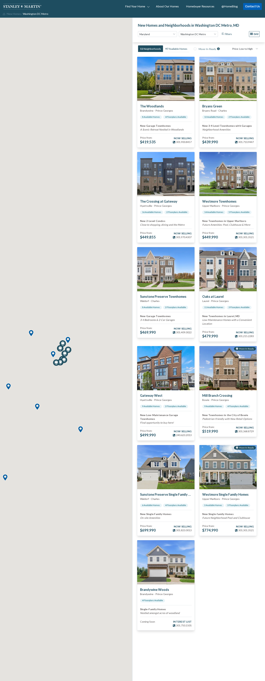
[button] (67, 340)
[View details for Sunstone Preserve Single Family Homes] (166, 467)
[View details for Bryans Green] (228, 79)
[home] (3, 14)
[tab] (150, 49)
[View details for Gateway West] (166, 368)
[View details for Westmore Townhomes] (228, 174)
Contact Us (252, 6)
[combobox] (157, 34)
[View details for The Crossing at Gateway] (166, 174)
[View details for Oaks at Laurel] (228, 269)
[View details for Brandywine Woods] (166, 562)
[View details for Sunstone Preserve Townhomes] (166, 269)
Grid (256, 34)
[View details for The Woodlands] (166, 79)
